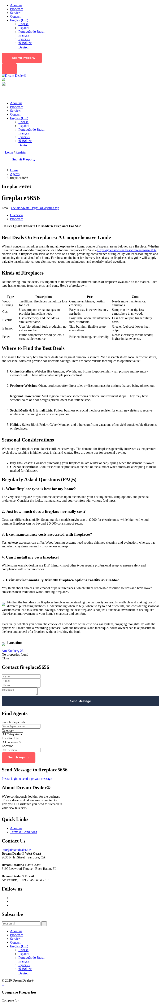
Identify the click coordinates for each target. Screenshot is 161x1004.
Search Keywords (13, 722)
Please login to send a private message (27, 778)
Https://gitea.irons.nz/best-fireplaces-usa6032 (126, 250)
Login (9, 152)
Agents (14, 174)
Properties (16, 9)
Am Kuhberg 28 (12, 650)
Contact (15, 16)
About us (16, 5)
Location (7, 746)
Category (8, 730)
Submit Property (23, 58)
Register (21, 152)
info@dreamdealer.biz (16, 850)
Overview (16, 215)
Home (14, 170)
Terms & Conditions (23, 832)
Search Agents (18, 757)
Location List (10, 738)
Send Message (80, 701)
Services (15, 12)
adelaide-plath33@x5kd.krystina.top (35, 208)
